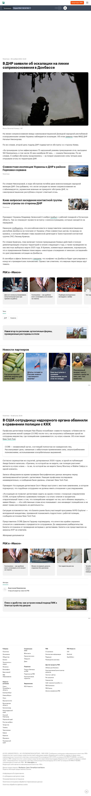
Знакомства (49, 680)
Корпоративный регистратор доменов (55, 671)
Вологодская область (7, 704)
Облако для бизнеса (52, 668)
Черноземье (7, 730)
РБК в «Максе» (12, 272)
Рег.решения (50, 677)
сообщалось (17, 227)
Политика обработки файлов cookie (15, 784)
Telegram (27, 659)
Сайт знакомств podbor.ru (54, 683)
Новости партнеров (16, 349)
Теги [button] (4, 311)
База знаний (6, 672)
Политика (6, 59)
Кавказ (5, 733)
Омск (4, 698)
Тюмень (5, 727)
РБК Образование (7, 675)
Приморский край (7, 741)
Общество (6, 657)
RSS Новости (28, 686)
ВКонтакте (27, 653)
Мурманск (6, 738)
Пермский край (8, 719)
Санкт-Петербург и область (7, 688)
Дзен (25, 661)
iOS (68, 651)
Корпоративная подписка (29, 677)
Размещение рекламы (52, 659)
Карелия (5, 735)
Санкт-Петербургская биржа (35, 767)
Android (69, 654)
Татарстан (6, 725)
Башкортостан (7, 701)
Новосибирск (7, 695)
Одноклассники (29, 656)
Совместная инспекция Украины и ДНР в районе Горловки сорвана (34, 168)
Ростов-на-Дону (8, 722)
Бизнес (5, 659)
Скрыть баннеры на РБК (29, 670)
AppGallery (70, 657)
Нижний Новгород (6, 716)
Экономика (6, 654)
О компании (49, 651)
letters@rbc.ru (32, 762)
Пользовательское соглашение (13, 779)
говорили (37, 258)
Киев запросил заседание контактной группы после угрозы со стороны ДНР (32, 202)
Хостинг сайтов (50, 675)
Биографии (6, 669)
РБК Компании (50, 685)
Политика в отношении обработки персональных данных (23, 781)
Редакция (48, 657)
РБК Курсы (49, 688)
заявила (68, 136)
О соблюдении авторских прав (13, 776)
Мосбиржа (22, 767)
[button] (15, 290)
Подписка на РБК (29, 674)
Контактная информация (53, 654)
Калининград (7, 708)
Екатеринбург (7, 692)
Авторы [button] (5, 582)
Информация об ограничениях (13, 773)
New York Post (9, 438)
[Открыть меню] (87, 2)
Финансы (5, 667)
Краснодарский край (8, 711)
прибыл (53, 216)
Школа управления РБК (53, 691)
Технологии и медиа (7, 663)
